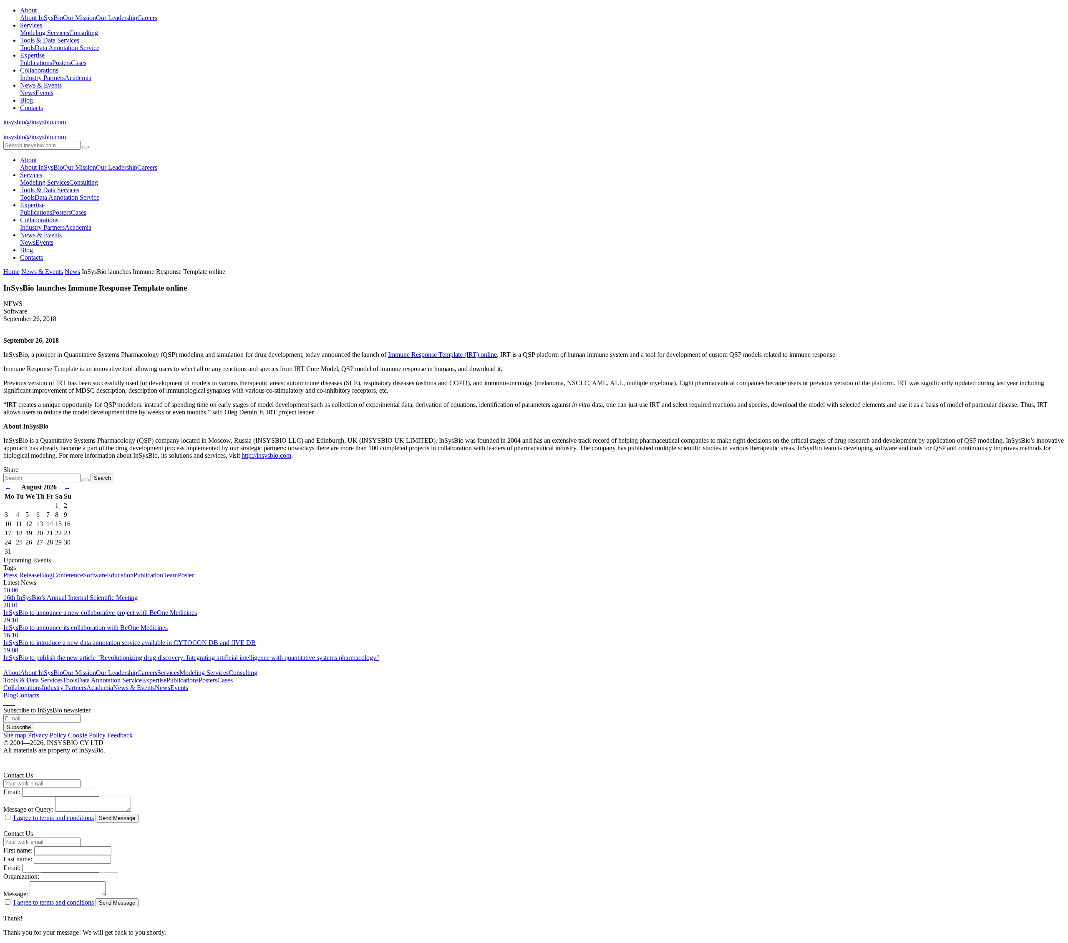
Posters (61, 62)
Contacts (31, 107)
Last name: (17, 859)
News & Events (41, 85)
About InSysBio (41, 17)
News (27, 92)
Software (95, 575)
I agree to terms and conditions (53, 817)
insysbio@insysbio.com (34, 121)
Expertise (32, 55)
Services (31, 25)
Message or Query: (28, 809)
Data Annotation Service (67, 47)
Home (11, 271)
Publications (36, 62)
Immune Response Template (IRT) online (442, 354)
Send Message (117, 818)
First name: (18, 850)
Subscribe (19, 727)
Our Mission (79, 17)
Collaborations (39, 70)
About (28, 10)
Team (170, 575)
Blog (26, 100)
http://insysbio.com (266, 455)
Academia (78, 77)
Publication (148, 575)
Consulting (83, 32)
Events (44, 92)
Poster (186, 575)
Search (102, 478)
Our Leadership (116, 17)
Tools (27, 47)
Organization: (21, 876)
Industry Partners (42, 77)
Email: (11, 791)
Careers (147, 17)
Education (120, 575)
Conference (68, 575)
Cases (78, 62)
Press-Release (21, 575)
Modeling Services (44, 32)
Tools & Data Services (49, 40)
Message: (15, 894)
